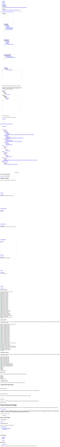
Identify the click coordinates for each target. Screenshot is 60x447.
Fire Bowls (7, 134)
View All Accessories (9, 144)
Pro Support (15, 164)
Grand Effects (11, 7)
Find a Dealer (4, 126)
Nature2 (21, 7)
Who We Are (4, 444)
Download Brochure (3, 426)
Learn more (4, 90)
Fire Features (8, 133)
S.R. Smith (4, 4)
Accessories (6, 67)
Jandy (3, 2)
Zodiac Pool (18, 7)
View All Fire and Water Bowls (17, 141)
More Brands (4, 6)
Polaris (3, 3)
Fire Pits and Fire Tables (17, 134)
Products (4, 13)
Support (4, 95)
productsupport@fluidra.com (6, 428)
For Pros (4, 9)
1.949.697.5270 (4, 429)
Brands (3, 157)
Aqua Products (4, 7)
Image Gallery (8, 150)
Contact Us (8, 156)
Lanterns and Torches (24, 134)
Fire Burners (11, 134)
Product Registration (5, 160)
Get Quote (5, 164)
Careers (3, 440)
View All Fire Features (30, 134)
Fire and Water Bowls (7, 54)
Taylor (14, 7)
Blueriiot (8, 7)
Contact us (2, 421)
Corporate (3, 1)
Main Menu (6, 130)
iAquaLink (4, 5)
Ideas (3, 91)
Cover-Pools (25, 7)
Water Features (6, 39)
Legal (3, 438)
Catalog (11, 156)
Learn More (2, 194)
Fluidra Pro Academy (10, 164)
